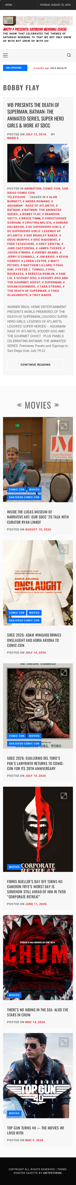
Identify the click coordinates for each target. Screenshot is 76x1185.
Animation (33, 188)
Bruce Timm (31, 218)
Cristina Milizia (38, 222)
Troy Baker (41, 295)
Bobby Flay (31, 214)
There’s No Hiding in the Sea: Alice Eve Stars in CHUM (37, 1012)
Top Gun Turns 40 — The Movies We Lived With (35, 1130)
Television (16, 197)
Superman (53, 282)
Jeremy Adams (46, 252)
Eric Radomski (45, 239)
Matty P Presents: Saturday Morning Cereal (35, 29)
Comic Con (51, 188)
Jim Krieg (47, 256)
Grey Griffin (49, 244)
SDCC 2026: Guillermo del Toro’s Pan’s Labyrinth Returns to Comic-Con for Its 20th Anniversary (35, 763)
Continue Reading (36, 364)
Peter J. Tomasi (31, 269)
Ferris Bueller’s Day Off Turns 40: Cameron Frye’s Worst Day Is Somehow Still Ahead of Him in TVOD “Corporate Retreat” (36, 889)
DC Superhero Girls (44, 226)
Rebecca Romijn (41, 273)
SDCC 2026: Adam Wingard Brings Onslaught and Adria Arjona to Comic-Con (34, 640)
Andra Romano (37, 201)
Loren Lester (35, 261)
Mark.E (13, 138)
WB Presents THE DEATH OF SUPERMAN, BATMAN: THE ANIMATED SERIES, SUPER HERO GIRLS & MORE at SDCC (35, 115)
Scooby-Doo (26, 278)
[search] (69, 55)
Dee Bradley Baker (42, 235)
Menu (8, 4)
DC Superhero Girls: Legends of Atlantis (34, 233)
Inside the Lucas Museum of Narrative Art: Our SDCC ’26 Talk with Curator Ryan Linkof (38, 517)
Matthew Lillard (37, 265)
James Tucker (50, 248)
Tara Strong (50, 286)
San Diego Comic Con (24, 497)
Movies (34, 489)
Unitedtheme (52, 1173)
